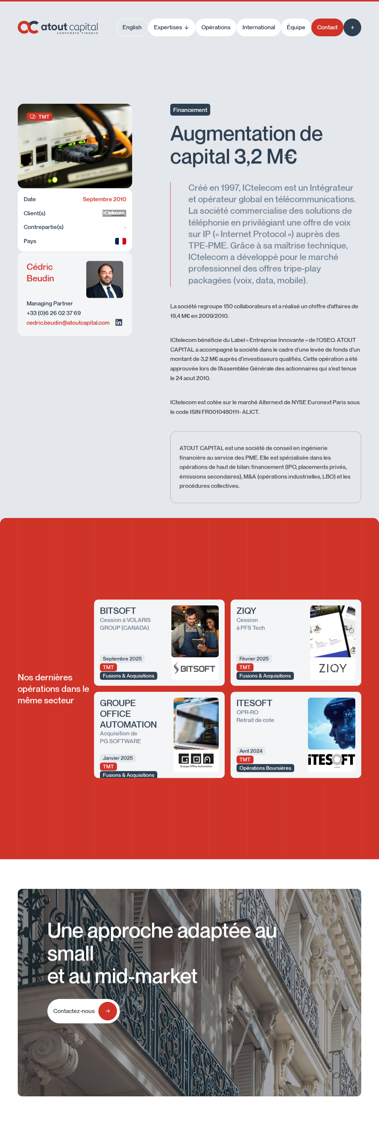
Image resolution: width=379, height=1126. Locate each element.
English (132, 27)
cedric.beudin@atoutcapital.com (68, 322)
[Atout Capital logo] (58, 27)
